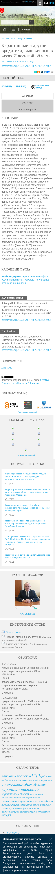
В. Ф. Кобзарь (7, 61)
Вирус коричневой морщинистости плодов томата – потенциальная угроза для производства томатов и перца (25, 476)
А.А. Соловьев (27, 613)
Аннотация (27, 95)
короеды (30, 279)
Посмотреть (12, 832)
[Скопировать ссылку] (52, 72)
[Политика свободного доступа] (11, 405)
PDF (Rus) (7, 86)
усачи (5, 279)
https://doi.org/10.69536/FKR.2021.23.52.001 (26, 66)
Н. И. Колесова (18, 61)
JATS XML (7, 367)
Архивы (26, 29)
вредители (29, 276)
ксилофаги (42, 276)
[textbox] (17, 22)
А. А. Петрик (30, 61)
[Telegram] (45, 72)
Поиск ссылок (14, 632)
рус (52, 3)
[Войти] (40, 3)
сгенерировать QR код (40, 86)
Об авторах (27, 102)
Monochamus (16, 279)
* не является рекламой (27, 412)
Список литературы (27, 109)
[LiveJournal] (42, 72)
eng (46, 3)
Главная (5, 38)
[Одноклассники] (38, 72)
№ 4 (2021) (16, 38)
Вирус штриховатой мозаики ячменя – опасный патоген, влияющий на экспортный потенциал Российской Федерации (27, 492)
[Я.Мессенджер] (35, 72)
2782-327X (28, 2)
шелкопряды (20, 283)
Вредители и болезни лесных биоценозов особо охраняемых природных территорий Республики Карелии (25, 523)
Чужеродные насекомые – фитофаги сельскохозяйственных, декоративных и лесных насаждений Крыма (27, 508)
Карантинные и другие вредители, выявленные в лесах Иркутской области (27, 556)
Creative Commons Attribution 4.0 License (26, 381)
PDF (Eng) (21, 86)
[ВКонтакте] (48, 72)
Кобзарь (28, 38)
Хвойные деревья (12, 276)
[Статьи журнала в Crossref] (27, 405)
